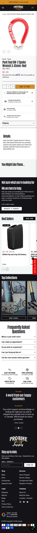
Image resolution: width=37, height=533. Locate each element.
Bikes (3, 475)
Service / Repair (24, 478)
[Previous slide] (4, 51)
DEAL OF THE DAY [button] (35, 266)
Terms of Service (7, 507)
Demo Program (24, 475)
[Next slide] (8, 51)
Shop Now (29, 218)
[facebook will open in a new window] (24, 502)
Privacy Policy (6, 504)
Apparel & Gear (7, 483)
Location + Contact (25, 498)
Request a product (11, 209)
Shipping (5, 492)
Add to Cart (25, 87)
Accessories (6, 481)
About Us (22, 492)
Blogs (3, 498)
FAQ (3, 501)
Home (4, 14)
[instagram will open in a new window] (20, 502)
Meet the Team (24, 495)
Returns (4, 495)
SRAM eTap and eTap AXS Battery (14, 254)
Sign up (30, 465)
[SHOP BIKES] (14, 298)
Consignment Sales (26, 481)
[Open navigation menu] (3, 7)
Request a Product (25, 483)
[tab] (16, 428)
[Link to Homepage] (18, 7)
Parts (3, 478)
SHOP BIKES (13, 318)
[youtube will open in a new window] (27, 502)
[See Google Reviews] (18, 514)
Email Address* (8, 462)
